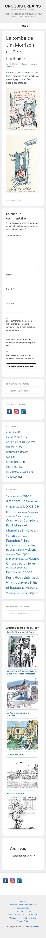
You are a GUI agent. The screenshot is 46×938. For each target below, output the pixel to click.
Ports (10, 578)
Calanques (33, 512)
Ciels (18, 516)
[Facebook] (9, 411)
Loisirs (20, 549)
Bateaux (17, 506)
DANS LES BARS (14, 437)
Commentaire (13, 235)
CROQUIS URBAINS (23, 6)
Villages (31, 593)
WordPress (34, 927)
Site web (10, 303)
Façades (13, 541)
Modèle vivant (10, 554)
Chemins (10, 516)
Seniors (15, 583)
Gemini (26, 927)
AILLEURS (11, 432)
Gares (21, 545)
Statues (24, 582)
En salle (27, 530)
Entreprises (24, 536)
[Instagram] (16, 411)
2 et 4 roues (13, 496)
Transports (30, 587)
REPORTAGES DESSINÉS (18, 472)
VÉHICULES (12, 477)
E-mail (10, 289)
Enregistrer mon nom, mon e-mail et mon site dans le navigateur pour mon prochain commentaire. (20, 325)
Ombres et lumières (21, 563)
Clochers (26, 516)
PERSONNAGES (13, 462)
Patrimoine (13, 572)
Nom (9, 274)
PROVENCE (11, 467)
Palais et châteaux (17, 567)
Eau (8, 525)
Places (27, 572)
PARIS (18, 201)
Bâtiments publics (20, 512)
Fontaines (12, 545)
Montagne (22, 554)
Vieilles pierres (15, 593)
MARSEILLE (11, 447)
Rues (19, 577)
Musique (24, 559)
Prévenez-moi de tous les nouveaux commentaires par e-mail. (21, 342)
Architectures (16, 501)
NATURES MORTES (15, 452)
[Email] (23, 411)
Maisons (30, 549)
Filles (25, 541)
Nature (33, 558)
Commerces (14, 520)
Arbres (25, 496)
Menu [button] (25, 26)
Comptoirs (30, 520)
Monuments (13, 558)
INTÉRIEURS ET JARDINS (18, 442)
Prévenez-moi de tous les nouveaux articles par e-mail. (20, 357)
